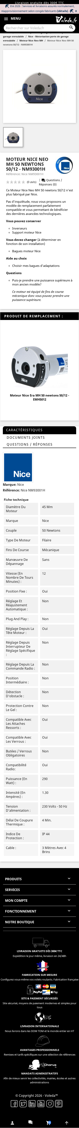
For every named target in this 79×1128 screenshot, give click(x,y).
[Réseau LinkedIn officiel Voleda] (32, 1103)
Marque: (9, 485)
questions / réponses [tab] (30, 444)
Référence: (11, 490)
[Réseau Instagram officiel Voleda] (50, 1103)
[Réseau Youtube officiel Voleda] (41, 1103)
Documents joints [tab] (26, 437)
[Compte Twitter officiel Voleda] (23, 1103)
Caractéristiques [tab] (24, 430)
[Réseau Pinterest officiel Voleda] (59, 1103)
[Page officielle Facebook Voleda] (14, 1103)
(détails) (62, 11)
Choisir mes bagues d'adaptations (36, 266)
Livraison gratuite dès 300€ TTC (39, 3)
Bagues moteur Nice (26, 251)
